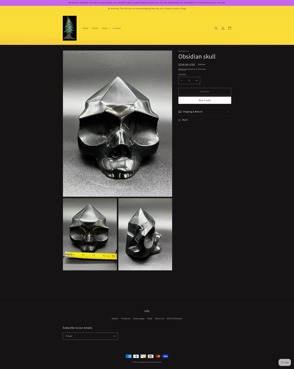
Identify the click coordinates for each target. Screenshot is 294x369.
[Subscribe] (114, 336)
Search (115, 318)
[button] (105, 28)
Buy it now (205, 100)
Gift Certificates (174, 318)
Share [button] (185, 119)
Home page (138, 318)
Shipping (182, 69)
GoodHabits (142, 362)
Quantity (182, 74)
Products (125, 318)
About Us (159, 318)
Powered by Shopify (154, 362)
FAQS (149, 318)
